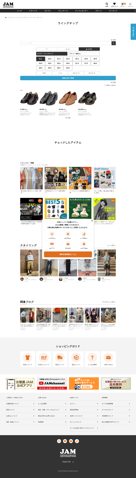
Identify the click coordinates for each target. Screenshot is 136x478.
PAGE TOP (67, 462)
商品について (10, 410)
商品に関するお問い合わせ (46, 416)
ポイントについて (75, 422)
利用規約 (41, 422)
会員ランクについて (76, 416)
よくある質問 (42, 403)
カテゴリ (48, 11)
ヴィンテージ (63, 11)
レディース (33, 11)
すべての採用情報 (107, 403)
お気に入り (114, 6)
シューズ (18, 17)
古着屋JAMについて (12, 403)
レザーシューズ (27, 17)
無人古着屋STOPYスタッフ (110, 422)
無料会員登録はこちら (68, 254)
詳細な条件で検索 (68, 78)
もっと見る (111, 245)
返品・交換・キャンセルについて (48, 410)
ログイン (73, 403)
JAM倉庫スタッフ (107, 416)
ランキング (113, 11)
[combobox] (68, 43)
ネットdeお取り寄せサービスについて (82, 428)
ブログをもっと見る (108, 302)
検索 (114, 43)
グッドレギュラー (81, 11)
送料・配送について (12, 422)
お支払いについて (11, 416)
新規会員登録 (74, 410)
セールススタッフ (107, 410)
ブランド (98, 11)
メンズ (19, 11)
